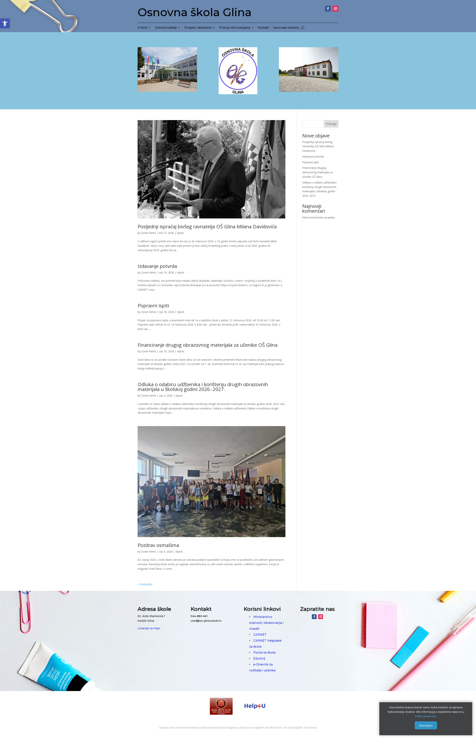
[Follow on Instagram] (335, 9)
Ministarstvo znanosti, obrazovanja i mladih (266, 622)
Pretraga (331, 123)
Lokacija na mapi (149, 628)
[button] (5, 23)
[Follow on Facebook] (328, 9)
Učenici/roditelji (166, 28)
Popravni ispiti (153, 305)
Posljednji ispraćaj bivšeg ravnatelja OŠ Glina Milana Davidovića (207, 226)
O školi (142, 28)
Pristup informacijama (234, 28)
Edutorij (259, 658)
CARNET (259, 634)
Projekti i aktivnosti (197, 28)
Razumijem (426, 725)
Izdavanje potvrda (157, 266)
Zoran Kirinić (148, 233)
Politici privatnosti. (426, 716)
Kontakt (263, 28)
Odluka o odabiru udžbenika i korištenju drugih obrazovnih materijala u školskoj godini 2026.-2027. (203, 386)
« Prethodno (145, 584)
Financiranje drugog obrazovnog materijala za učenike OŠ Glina (207, 345)
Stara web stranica (286, 28)
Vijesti (180, 233)
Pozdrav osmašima (158, 545)
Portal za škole (264, 652)
